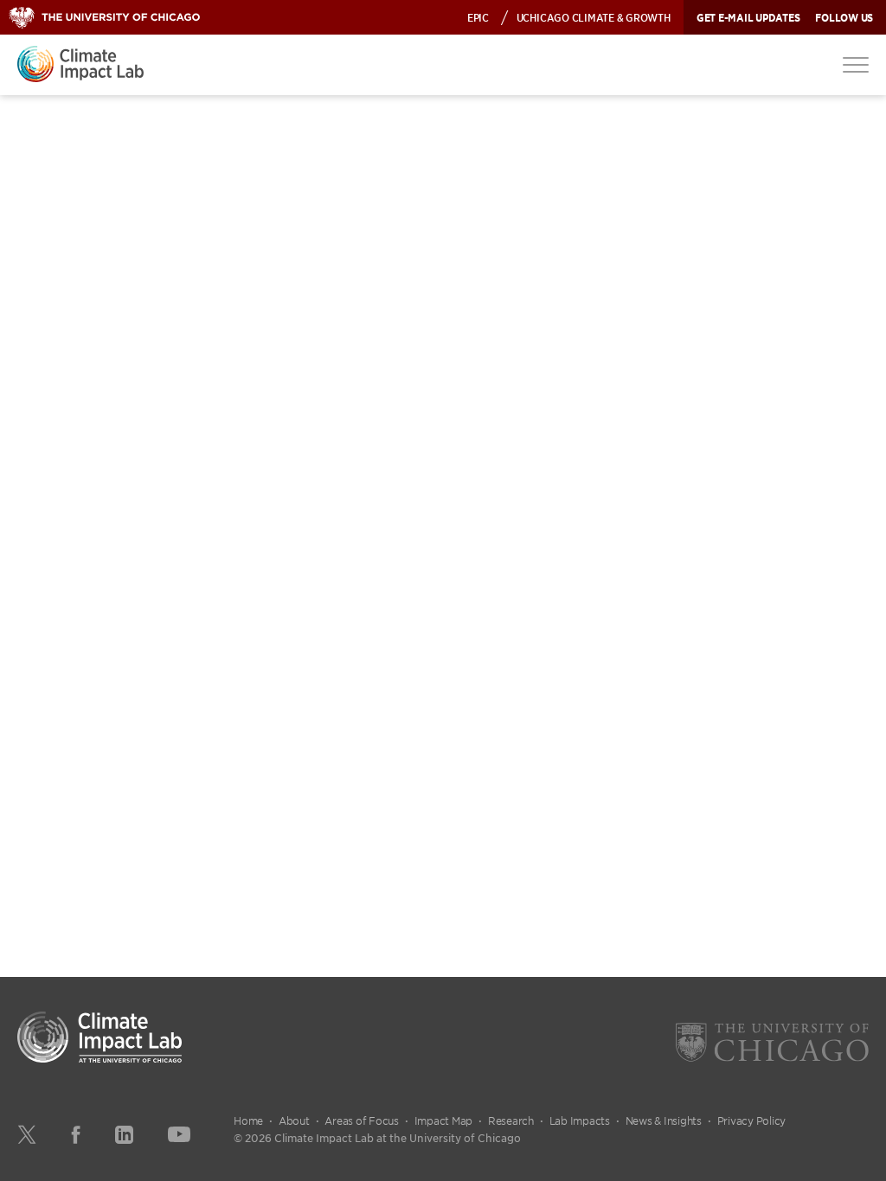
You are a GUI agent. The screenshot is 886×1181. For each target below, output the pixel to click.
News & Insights (664, 1120)
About (294, 1120)
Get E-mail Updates (748, 17)
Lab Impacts (579, 1120)
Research (511, 1120)
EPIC (478, 16)
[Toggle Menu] (856, 64)
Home (248, 1120)
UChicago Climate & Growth (594, 16)
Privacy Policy (751, 1120)
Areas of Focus (361, 1120)
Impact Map (443, 1120)
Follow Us (844, 17)
